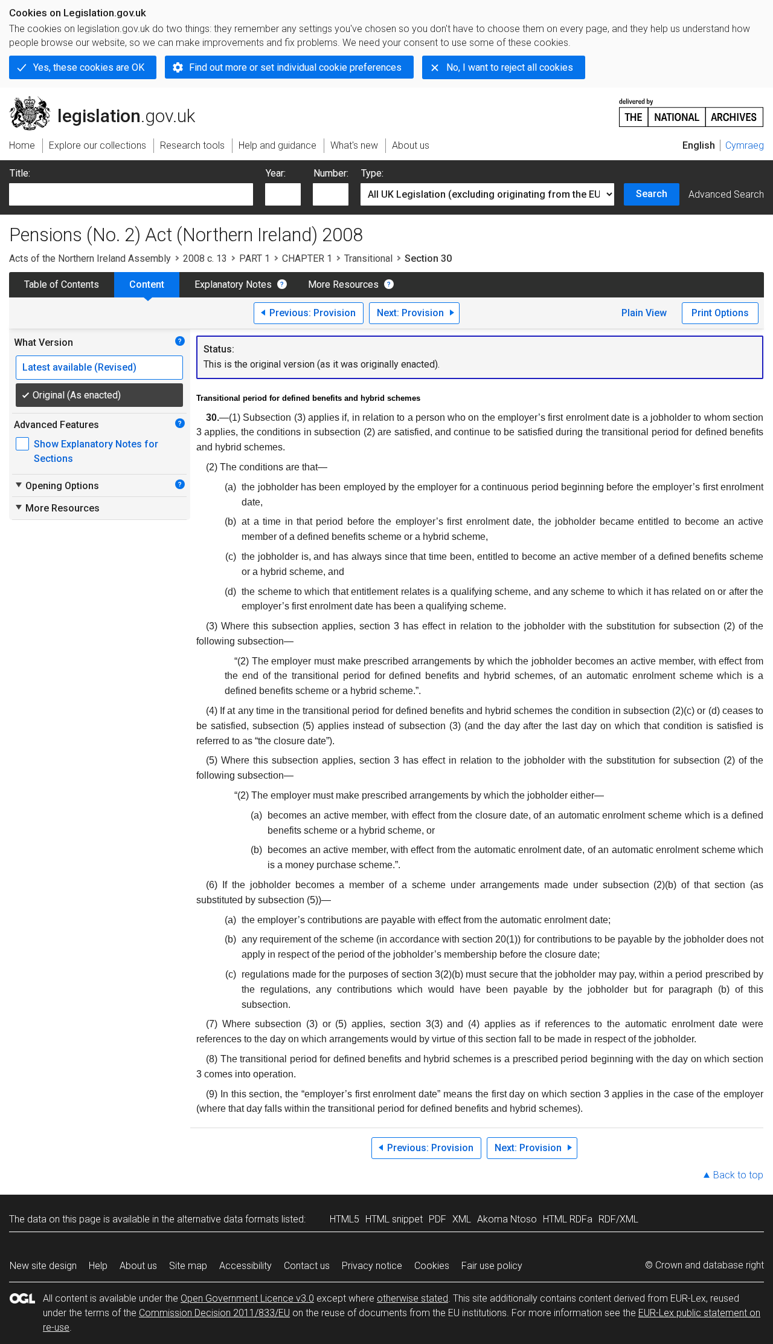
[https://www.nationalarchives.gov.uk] (691, 108)
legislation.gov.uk (109, 101)
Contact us (307, 1265)
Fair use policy (491, 1265)
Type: (372, 173)
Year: (276, 173)
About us (138, 1265)
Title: (20, 173)
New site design (43, 1265)
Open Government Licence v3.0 (247, 1298)
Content (146, 284)
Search (651, 194)
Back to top (738, 1175)
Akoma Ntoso (507, 1219)
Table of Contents (61, 284)
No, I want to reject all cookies (509, 67)
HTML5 (344, 1219)
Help (98, 1265)
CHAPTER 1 (307, 258)
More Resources (343, 284)
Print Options (720, 313)
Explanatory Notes (233, 284)
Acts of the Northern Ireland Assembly (90, 258)
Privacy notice (372, 1265)
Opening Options (56, 485)
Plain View (644, 313)
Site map (188, 1265)
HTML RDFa (567, 1219)
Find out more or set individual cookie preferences (295, 67)
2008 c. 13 (205, 258)
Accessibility (245, 1265)
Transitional (368, 258)
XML (461, 1219)
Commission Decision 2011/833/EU (214, 1313)
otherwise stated (412, 1298)
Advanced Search (726, 194)
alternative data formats (228, 1219)
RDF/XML (618, 1219)
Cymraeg (744, 145)
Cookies (431, 1265)
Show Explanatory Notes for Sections (96, 451)
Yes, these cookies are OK (88, 67)
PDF (437, 1219)
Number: (330, 173)
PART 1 (254, 258)
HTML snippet (394, 1219)
